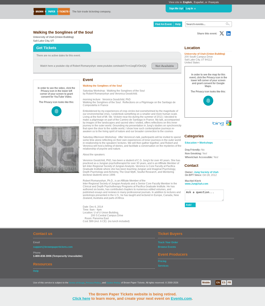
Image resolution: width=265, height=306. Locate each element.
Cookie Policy (113, 283)
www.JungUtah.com (196, 183)
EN (218, 282)
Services (163, 265)
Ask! (189, 204)
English (187, 2)
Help (178, 24)
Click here (81, 298)
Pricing (162, 261)
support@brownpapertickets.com (53, 247)
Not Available (164, 66)
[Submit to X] (221, 33)
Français (213, 2)
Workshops (206, 142)
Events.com (181, 298)
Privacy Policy (93, 283)
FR (229, 282)
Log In (189, 8)
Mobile (206, 282)
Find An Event (163, 24)
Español (198, 2)
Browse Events (167, 247)
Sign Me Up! (176, 8)
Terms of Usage (77, 283)
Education (191, 142)
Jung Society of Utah (206, 172)
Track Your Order (168, 242)
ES (223, 282)
